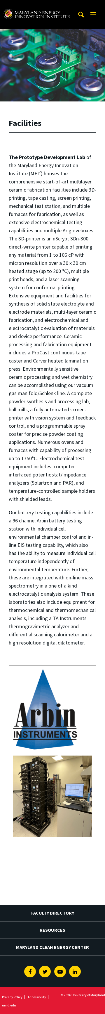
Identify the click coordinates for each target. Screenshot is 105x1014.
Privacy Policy (12, 997)
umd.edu (9, 1005)
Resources (52, 930)
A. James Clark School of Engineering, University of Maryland (36, 5)
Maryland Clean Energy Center (52, 947)
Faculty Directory (52, 913)
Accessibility (37, 997)
